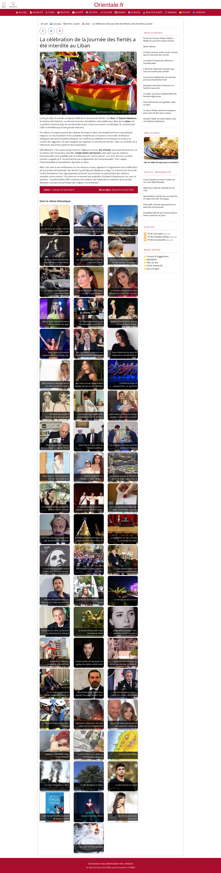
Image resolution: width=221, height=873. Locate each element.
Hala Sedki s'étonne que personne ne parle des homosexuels (159, 205)
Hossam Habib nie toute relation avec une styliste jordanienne (159, 119)
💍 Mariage (171, 12)
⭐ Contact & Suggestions (156, 256)
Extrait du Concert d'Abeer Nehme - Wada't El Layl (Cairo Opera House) (158, 39)
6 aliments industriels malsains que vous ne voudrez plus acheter (158, 70)
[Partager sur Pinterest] (60, 31)
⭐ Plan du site (151, 262)
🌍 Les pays (91, 12)
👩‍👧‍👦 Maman (120, 12)
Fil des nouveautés (156, 239)
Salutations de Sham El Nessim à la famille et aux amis (158, 86)
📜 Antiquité (36, 12)
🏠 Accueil (21, 12)
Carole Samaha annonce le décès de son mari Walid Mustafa (159, 180)
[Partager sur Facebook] (43, 31)
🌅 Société (77, 12)
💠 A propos (198, 12)
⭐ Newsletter (150, 259)
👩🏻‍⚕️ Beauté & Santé (152, 12)
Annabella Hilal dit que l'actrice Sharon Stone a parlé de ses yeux (160, 214)
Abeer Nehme (149, 46)
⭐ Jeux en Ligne (151, 268)
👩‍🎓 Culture (106, 12)
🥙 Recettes (63, 12)
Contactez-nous (97, 863)
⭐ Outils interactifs (153, 265)
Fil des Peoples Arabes (158, 236)
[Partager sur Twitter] (51, 31)
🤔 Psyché (184, 12)
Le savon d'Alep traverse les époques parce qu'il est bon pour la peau (159, 111)
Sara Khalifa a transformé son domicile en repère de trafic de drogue (160, 197)
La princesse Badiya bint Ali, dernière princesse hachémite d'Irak (159, 78)
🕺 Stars (49, 12)
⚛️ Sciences (134, 12)
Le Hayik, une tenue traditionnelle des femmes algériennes (159, 95)
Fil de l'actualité (155, 233)
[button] (4, 5)
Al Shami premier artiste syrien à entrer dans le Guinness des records (160, 53)
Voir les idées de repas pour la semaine (161, 162)
